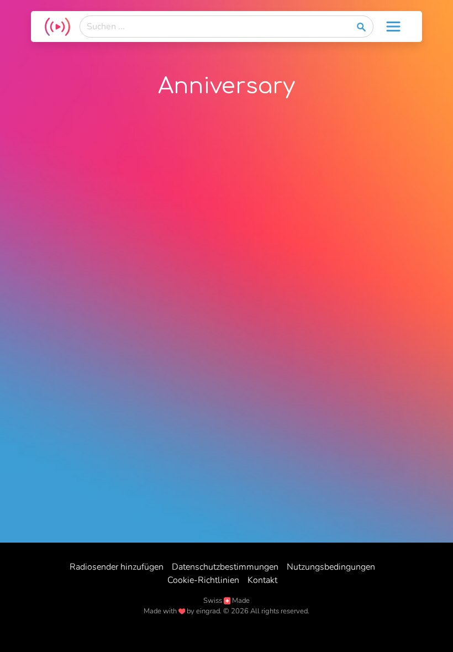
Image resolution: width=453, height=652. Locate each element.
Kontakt (262, 580)
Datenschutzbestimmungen (225, 567)
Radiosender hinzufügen (117, 567)
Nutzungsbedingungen (331, 567)
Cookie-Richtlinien (203, 580)
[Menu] (393, 26)
